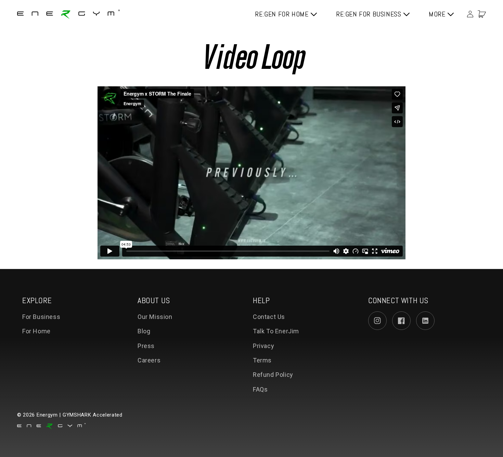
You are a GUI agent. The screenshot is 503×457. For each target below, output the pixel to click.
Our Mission (155, 316)
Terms (262, 360)
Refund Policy (273, 374)
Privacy (263, 345)
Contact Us (269, 316)
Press (146, 345)
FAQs (260, 389)
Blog (144, 331)
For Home (36, 331)
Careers (149, 360)
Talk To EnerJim (276, 331)
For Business (41, 316)
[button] (482, 14)
